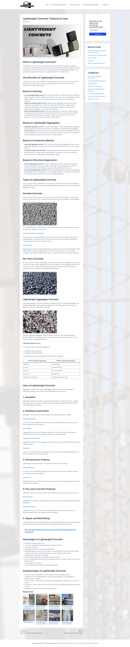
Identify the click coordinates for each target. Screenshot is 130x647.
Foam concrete (27, 249)
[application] (67, 5)
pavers (44, 500)
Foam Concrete (52, 530)
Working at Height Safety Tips (96, 63)
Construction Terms (93, 99)
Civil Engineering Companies (90, 4)
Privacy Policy (75, 643)
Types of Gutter (92, 58)
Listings (56, 643)
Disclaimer (83, 643)
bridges (48, 168)
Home (47, 4)
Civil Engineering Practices (58, 4)
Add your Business (65, 643)
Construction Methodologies (96, 93)
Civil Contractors (75, 4)
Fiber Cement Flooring (39, 530)
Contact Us (105, 4)
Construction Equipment (95, 86)
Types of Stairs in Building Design (97, 55)
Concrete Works (92, 83)
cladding (44, 442)
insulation (49, 99)
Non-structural (28, 170)
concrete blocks (49, 154)
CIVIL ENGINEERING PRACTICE (96, 81)
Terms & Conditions (93, 643)
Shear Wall (91, 60)
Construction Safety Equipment (97, 96)
